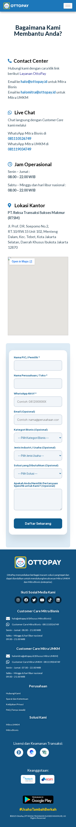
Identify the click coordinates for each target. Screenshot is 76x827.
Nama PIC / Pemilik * (27, 357)
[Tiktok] (50, 599)
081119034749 (19, 149)
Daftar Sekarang (38, 523)
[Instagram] (18, 599)
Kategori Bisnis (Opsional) (31, 429)
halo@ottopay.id (34, 81)
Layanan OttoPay (32, 73)
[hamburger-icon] (68, 6)
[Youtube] (42, 599)
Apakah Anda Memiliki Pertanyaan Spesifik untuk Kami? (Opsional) (36, 484)
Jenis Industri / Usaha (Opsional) (35, 447)
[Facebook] (26, 599)
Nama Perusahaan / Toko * (31, 375)
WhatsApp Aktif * (25, 393)
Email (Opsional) (24, 411)
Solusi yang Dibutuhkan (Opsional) (36, 465)
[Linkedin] (58, 599)
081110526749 (19, 138)
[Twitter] (34, 599)
